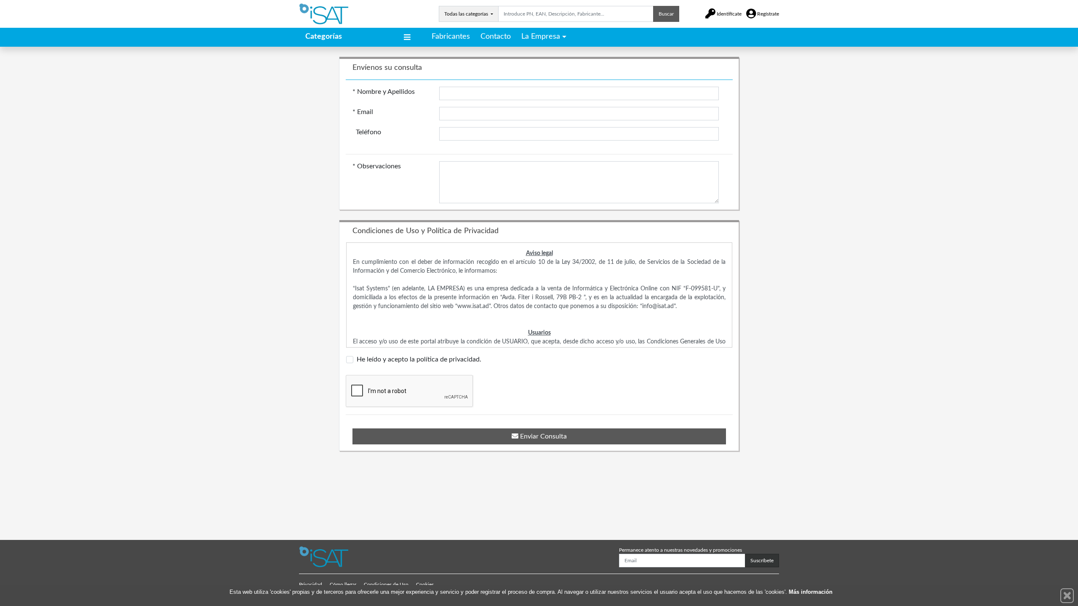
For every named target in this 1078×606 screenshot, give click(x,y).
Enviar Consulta (542, 436)
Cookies (425, 584)
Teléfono (366, 132)
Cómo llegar (343, 584)
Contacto (495, 36)
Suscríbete (762, 560)
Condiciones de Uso (386, 584)
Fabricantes (451, 36)
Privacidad (310, 584)
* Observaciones (376, 166)
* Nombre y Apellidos (383, 91)
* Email (362, 112)
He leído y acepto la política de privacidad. (419, 359)
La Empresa (540, 36)
